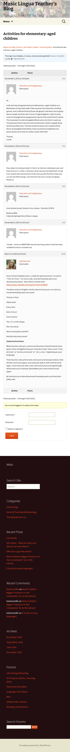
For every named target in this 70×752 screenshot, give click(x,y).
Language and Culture (17, 691)
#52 (63, 186)
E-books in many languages (20, 568)
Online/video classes (17, 701)
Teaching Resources (16, 517)
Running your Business (17, 706)
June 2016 (11, 647)
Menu (6, 21)
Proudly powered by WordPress (35, 745)
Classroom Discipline (17, 686)
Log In (11, 435)
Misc (9, 696)
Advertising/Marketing (17, 673)
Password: (9, 422)
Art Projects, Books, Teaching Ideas (38, 47)
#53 (63, 222)
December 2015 (14, 652)
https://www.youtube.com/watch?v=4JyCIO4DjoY (27, 284)
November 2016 (14, 637)
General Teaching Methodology (22, 512)
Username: (10, 414)
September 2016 (15, 642)
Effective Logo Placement (19, 551)
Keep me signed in (15, 429)
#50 (63, 78)
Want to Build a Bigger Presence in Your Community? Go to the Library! (23, 560)
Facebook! (12, 537)
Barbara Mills (13, 589)
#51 (63, 146)
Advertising (12, 507)
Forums (19, 47)
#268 (63, 254)
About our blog (9, 47)
